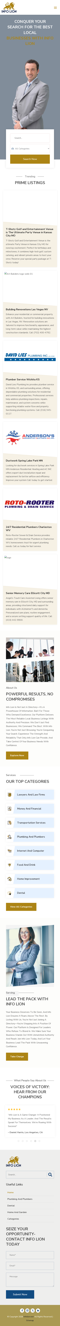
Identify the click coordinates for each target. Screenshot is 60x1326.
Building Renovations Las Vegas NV (27, 309)
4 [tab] (31, 1141)
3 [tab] (27, 1141)
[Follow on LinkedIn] (38, 1310)
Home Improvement (28, 879)
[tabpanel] (30, 1121)
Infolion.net (29, 1316)
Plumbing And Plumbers (31, 836)
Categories (13, 1218)
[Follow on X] (33, 1310)
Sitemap (30, 1320)
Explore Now (17, 755)
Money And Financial (29, 808)
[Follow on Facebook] (22, 1310)
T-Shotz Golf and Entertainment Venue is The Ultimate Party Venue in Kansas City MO (29, 232)
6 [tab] (39, 1141)
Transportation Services (31, 822)
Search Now (30, 159)
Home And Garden (17, 1212)
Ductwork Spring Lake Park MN (24, 460)
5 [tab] (35, 1141)
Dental (21, 893)
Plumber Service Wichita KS (23, 379)
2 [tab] (23, 1141)
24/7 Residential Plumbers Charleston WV (29, 528)
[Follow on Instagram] (27, 1310)
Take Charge (17, 1056)
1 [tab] (18, 1141)
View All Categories (21, 906)
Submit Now (20, 1294)
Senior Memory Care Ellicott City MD (28, 593)
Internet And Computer (30, 850)
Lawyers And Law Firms (31, 794)
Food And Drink (26, 864)
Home (10, 1192)
